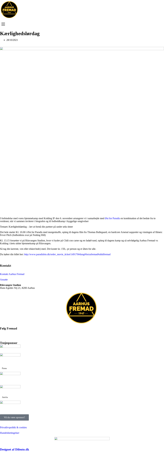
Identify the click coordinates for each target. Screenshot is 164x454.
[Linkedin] (39, 334)
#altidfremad (104, 254)
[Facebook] (4, 334)
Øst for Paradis (112, 218)
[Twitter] (13, 334)
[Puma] (10, 355)
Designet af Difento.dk (14, 449)
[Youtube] (21, 334)
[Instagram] (30, 334)
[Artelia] (10, 387)
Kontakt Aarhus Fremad (12, 274)
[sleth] (10, 347)
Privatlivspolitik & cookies (13, 427)
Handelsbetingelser (9, 433)
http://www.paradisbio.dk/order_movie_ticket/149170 (51, 254)
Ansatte (4, 279)
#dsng (81, 254)
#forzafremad (91, 254)
